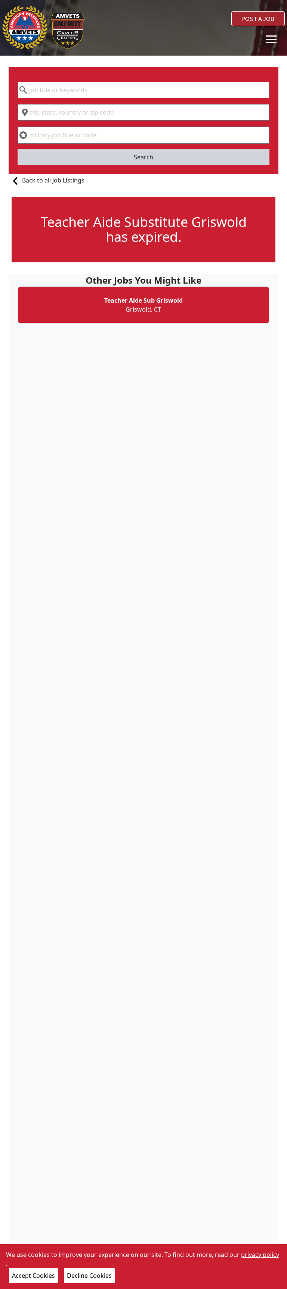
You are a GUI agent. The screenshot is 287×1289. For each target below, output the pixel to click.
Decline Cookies (89, 1275)
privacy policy (260, 1255)
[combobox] (143, 90)
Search (143, 157)
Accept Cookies (33, 1275)
